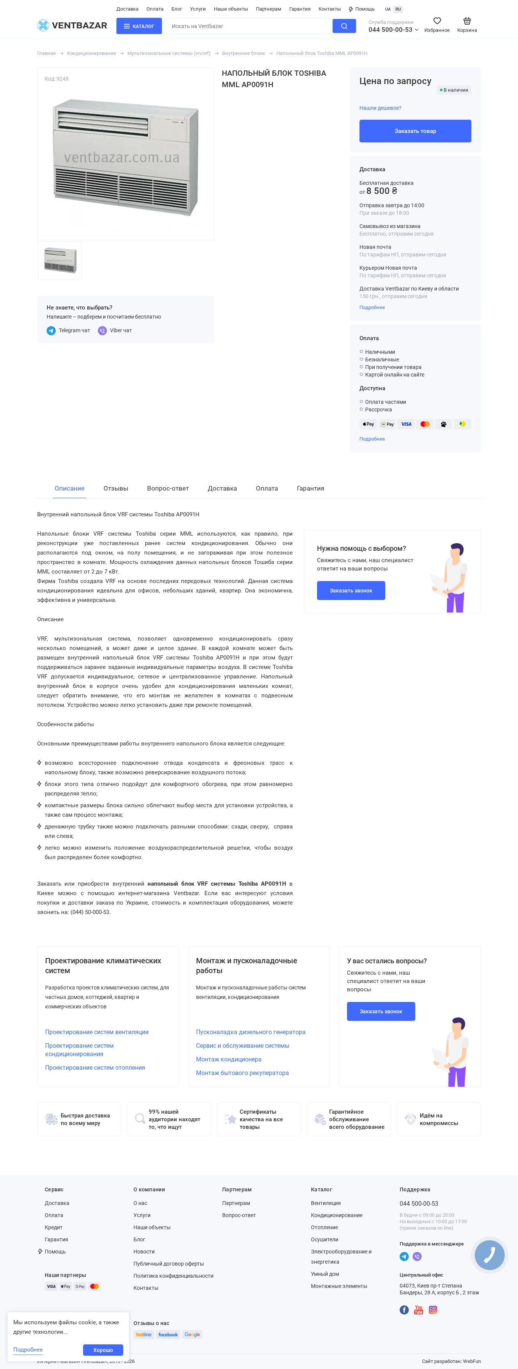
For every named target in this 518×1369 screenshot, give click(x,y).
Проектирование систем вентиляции (97, 1032)
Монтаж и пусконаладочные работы (246, 965)
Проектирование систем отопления (95, 1067)
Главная (46, 53)
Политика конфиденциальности (173, 1276)
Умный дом (325, 1274)
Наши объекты (231, 9)
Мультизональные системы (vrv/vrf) (169, 53)
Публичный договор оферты (168, 1264)
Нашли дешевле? (380, 108)
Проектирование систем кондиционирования (79, 1050)
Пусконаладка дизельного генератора (251, 1032)
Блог (176, 9)
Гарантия (300, 9)
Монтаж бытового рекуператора (242, 1073)
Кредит (54, 1227)
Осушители (324, 1239)
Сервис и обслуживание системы (242, 1045)
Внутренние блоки (243, 53)
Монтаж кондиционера (229, 1059)
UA (388, 9)
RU (398, 9)
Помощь (365, 9)
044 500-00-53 (391, 29)
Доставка (127, 9)
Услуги (198, 9)
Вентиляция (326, 1203)
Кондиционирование (91, 53)
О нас (140, 1203)
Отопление (324, 1227)
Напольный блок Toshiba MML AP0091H (321, 53)
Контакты (330, 9)
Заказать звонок (351, 591)
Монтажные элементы (339, 1286)
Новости (144, 1252)
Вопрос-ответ (239, 1215)
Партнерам (268, 9)
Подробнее (372, 307)
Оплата (154, 9)
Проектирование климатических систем (103, 965)
